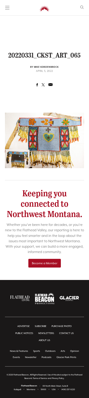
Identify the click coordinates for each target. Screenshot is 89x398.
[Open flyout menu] (7, 7)
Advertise (23, 326)
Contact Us (66, 333)
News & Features (19, 351)
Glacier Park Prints (66, 357)
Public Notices (24, 333)
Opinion (74, 351)
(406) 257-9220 (68, 389)
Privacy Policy (58, 378)
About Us (44, 340)
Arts (63, 351)
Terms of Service (40, 378)
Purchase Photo (62, 326)
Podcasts (46, 357)
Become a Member (44, 263)
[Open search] (82, 7)
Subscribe (40, 326)
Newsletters (46, 333)
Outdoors (50, 351)
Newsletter (30, 357)
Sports (36, 351)
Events (16, 357)
